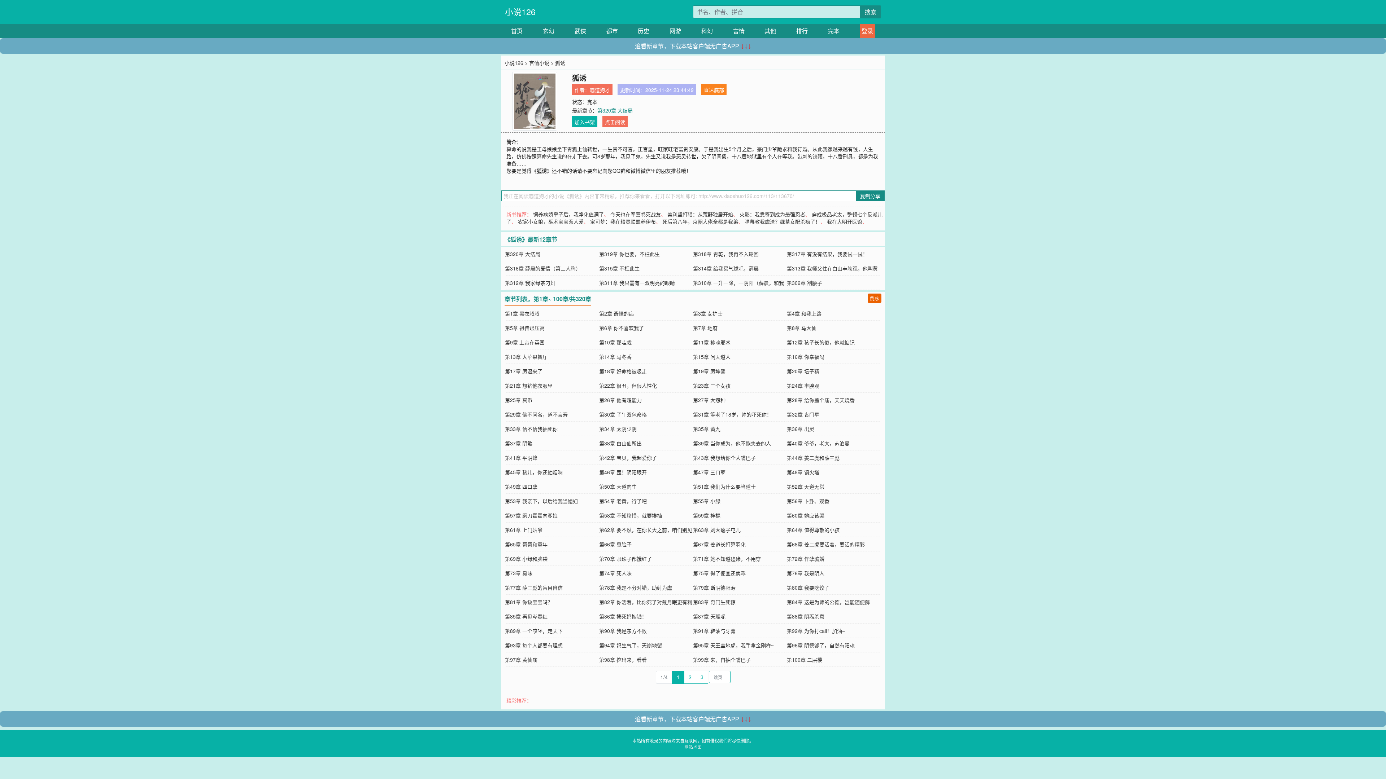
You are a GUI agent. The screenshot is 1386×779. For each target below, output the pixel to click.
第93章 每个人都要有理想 (534, 645)
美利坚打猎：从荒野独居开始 (700, 214)
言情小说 (539, 62)
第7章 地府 (705, 327)
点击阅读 (615, 122)
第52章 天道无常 (805, 486)
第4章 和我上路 (804, 313)
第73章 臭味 (518, 573)
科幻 (707, 31)
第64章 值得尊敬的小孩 (813, 529)
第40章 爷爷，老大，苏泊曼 (818, 443)
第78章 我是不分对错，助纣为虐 (635, 587)
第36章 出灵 (800, 428)
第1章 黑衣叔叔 (522, 313)
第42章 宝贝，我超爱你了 (628, 457)
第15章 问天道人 (712, 356)
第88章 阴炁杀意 (805, 616)
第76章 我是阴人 (805, 573)
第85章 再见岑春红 (526, 616)
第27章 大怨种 (709, 400)
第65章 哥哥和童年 (526, 544)
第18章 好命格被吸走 (623, 371)
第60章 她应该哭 (805, 515)
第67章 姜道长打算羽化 (719, 544)
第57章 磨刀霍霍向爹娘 (531, 515)
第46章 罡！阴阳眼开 (623, 472)
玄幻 (548, 31)
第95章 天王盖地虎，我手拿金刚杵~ (733, 645)
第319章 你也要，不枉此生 (629, 254)
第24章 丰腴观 (803, 385)
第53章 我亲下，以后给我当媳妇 (541, 501)
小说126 (520, 12)
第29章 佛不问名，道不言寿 (536, 414)
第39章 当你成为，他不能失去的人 (732, 443)
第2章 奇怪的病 (616, 313)
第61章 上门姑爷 (523, 529)
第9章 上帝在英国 (525, 342)
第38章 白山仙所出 (620, 443)
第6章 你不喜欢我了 (621, 327)
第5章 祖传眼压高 (525, 327)
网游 (675, 31)
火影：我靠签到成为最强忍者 (772, 214)
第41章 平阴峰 (521, 457)
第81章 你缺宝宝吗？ (529, 602)
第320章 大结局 (615, 110)
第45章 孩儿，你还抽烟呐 (534, 472)
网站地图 (693, 747)
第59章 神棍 (706, 515)
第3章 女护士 (708, 313)
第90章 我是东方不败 (623, 630)
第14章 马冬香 (615, 356)
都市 (612, 31)
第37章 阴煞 (518, 443)
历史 (643, 31)
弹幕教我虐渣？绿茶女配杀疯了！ (782, 221)
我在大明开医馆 (844, 221)
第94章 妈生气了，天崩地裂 (630, 645)
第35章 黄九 (706, 428)
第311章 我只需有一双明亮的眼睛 (637, 282)
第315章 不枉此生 (619, 268)
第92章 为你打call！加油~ (816, 630)
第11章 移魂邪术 (712, 342)
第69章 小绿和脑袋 (526, 558)
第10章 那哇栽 (615, 342)
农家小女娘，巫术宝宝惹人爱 (551, 221)
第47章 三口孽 (709, 472)
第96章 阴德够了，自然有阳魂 (821, 645)
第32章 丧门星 (803, 414)
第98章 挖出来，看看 (623, 659)
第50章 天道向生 (618, 486)
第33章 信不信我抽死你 (531, 428)
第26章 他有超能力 (620, 400)
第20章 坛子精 (803, 371)
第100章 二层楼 (804, 659)
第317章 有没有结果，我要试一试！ (827, 254)
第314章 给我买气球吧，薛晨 (726, 268)
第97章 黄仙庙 (521, 659)
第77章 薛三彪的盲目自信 (534, 587)
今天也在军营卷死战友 (635, 214)
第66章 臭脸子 (615, 544)
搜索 (870, 12)
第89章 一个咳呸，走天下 (534, 630)
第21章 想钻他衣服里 (529, 385)
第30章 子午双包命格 (623, 414)
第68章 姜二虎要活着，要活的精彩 (826, 544)
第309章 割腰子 (804, 282)
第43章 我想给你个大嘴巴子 (724, 457)
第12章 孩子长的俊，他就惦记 (821, 342)
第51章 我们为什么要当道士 (724, 486)
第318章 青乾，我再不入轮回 (726, 254)
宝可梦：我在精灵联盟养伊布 (623, 221)
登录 (867, 31)
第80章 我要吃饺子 (808, 587)
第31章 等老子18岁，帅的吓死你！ (732, 414)
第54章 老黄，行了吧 (623, 501)
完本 (834, 31)
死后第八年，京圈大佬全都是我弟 (700, 221)
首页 (517, 31)
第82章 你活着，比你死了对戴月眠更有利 (645, 602)
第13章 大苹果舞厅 (526, 356)
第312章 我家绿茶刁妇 (530, 282)
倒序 (874, 298)
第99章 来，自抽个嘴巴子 (722, 659)
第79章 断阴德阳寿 (714, 587)
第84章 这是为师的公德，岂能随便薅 (828, 602)
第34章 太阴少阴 (618, 428)
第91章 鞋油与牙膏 (714, 630)
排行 (802, 31)
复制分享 (870, 195)
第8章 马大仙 (801, 327)
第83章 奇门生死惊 (714, 602)
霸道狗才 (600, 89)
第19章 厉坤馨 (709, 371)
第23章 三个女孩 (712, 385)
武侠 (580, 31)
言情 (739, 31)
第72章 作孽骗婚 (805, 558)
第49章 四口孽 (521, 486)
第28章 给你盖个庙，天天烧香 (821, 400)
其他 (770, 31)
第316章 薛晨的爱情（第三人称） (543, 268)
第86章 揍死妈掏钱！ (623, 616)
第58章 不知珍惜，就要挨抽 (630, 515)
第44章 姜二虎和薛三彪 (813, 457)
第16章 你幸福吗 (805, 356)
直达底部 (714, 89)
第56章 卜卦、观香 (808, 501)
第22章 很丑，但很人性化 (628, 385)
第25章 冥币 (518, 400)
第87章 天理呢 (709, 616)
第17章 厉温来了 (523, 371)
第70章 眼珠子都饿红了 (625, 558)
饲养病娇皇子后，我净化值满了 (568, 214)
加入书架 (585, 122)
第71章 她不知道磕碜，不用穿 (727, 558)
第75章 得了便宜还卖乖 (719, 573)
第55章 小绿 (706, 501)
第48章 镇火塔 (803, 472)
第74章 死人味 (615, 573)
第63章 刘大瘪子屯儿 (717, 529)
